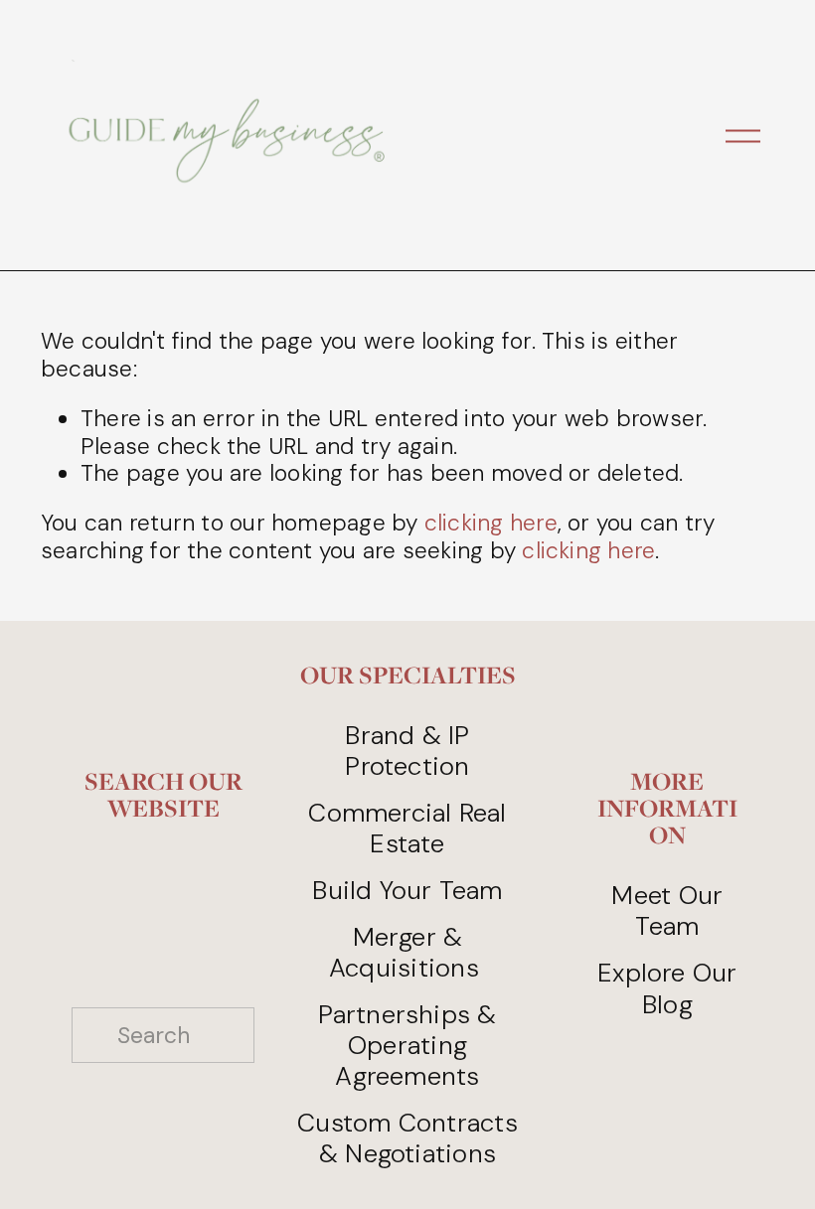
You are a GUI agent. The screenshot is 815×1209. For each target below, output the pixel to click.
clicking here (491, 522)
